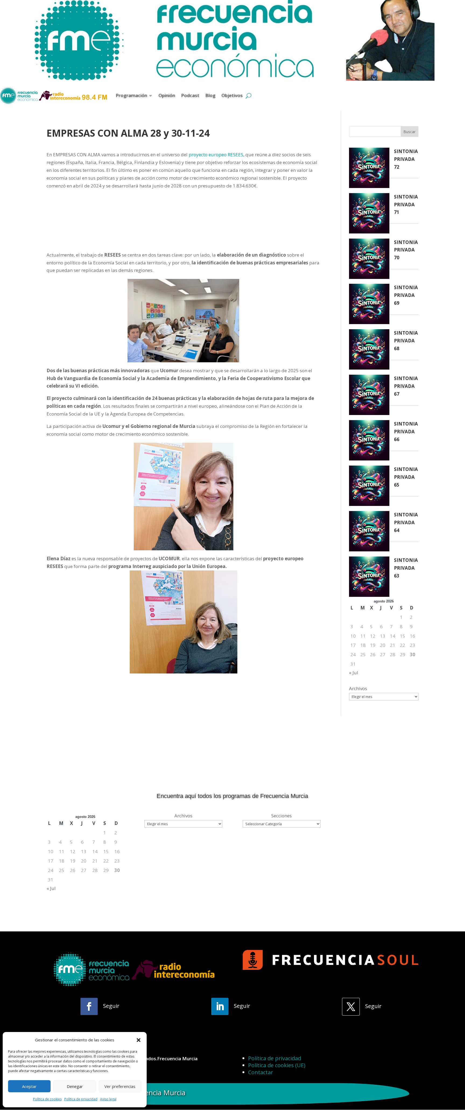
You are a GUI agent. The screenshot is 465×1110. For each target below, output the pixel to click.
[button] (138, 1040)
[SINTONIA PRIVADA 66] (369, 441)
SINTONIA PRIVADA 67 (406, 386)
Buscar (409, 131)
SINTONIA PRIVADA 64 (406, 522)
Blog (210, 95)
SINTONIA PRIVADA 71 (406, 204)
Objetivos (232, 95)
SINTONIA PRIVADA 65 (406, 477)
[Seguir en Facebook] (89, 1006)
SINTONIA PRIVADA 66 (406, 431)
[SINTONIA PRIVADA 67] (369, 396)
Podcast (190, 95)
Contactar (260, 1072)
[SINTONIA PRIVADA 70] (369, 260)
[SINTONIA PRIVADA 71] (369, 214)
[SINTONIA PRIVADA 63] (369, 577)
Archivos (358, 688)
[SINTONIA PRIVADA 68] (369, 350)
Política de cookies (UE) (276, 1065)
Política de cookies (47, 1099)
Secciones (281, 816)
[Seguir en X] (351, 1007)
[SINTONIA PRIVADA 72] (369, 169)
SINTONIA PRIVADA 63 (406, 568)
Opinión (166, 95)
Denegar (75, 1086)
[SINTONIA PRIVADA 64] (369, 532)
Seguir (111, 1005)
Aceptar (29, 1086)
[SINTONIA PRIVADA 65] (369, 487)
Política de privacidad (80, 1099)
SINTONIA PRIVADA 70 (406, 250)
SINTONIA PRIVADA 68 (406, 341)
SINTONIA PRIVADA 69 (406, 295)
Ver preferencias (119, 1086)
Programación (131, 95)
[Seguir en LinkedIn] (219, 1006)
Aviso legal (108, 1099)
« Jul (353, 672)
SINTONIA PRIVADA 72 (406, 159)
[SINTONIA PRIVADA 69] (369, 305)
